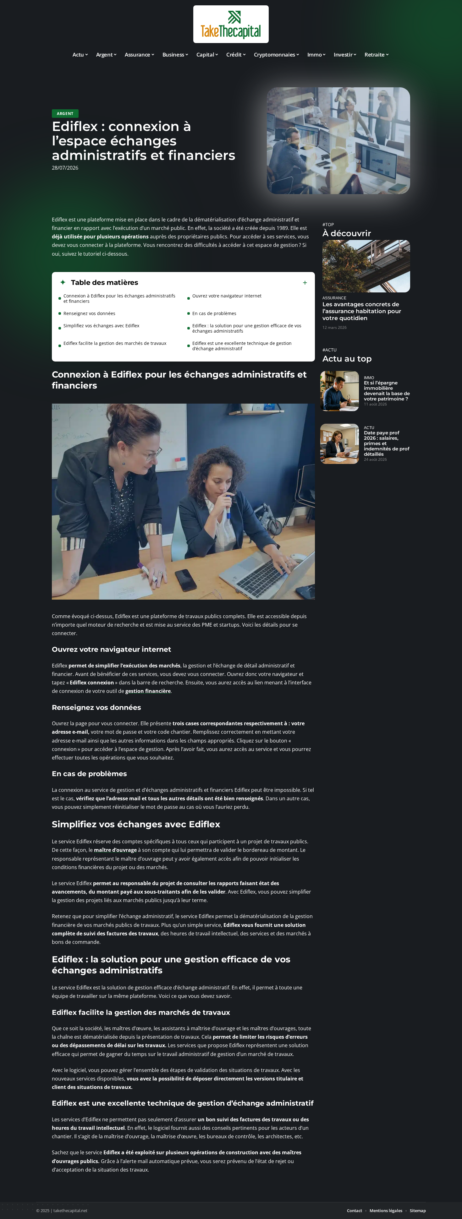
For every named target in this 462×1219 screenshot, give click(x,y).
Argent (65, 113)
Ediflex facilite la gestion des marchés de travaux (114, 343)
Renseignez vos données (89, 313)
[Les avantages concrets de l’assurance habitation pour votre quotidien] (366, 266)
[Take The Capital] (231, 24)
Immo (369, 377)
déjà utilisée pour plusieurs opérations (100, 236)
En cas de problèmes (214, 313)
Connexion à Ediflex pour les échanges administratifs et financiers (119, 298)
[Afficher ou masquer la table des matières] (222, 282)
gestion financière (148, 691)
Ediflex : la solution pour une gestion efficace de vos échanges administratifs (246, 328)
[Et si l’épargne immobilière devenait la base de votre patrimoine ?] (339, 391)
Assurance (334, 298)
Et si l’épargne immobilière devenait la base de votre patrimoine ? (387, 391)
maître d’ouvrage (115, 849)
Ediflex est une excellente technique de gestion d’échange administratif (242, 345)
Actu (369, 427)
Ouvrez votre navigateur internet (226, 296)
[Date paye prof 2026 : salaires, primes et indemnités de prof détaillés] (339, 444)
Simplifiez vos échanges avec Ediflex (101, 326)
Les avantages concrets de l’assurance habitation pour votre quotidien (361, 311)
